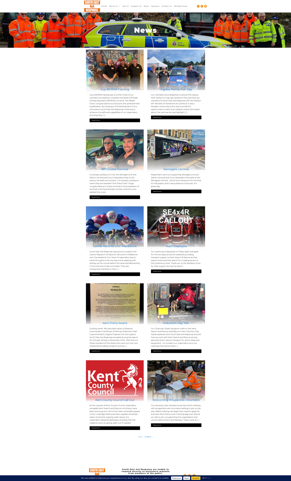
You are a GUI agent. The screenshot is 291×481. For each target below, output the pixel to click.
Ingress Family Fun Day (176, 89)
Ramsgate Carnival (176, 169)
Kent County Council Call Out (114, 400)
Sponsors (155, 6)
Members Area (180, 6)
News (146, 6)
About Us (113, 6)
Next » (150, 437)
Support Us (136, 6)
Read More (96, 120)
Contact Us (167, 6)
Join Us (125, 6)
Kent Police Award (115, 323)
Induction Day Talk (176, 323)
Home (104, 6)
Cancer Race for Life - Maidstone (115, 246)
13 (145, 437)
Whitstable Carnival (115, 169)
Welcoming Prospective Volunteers (176, 400)
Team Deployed (176, 246)
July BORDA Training (115, 89)
